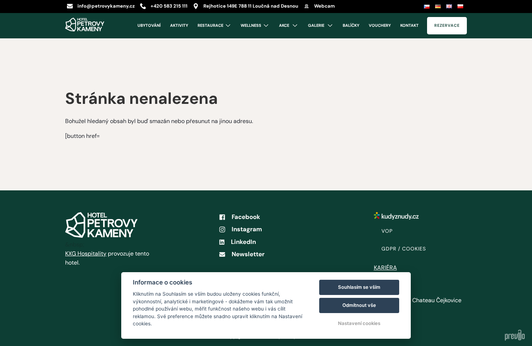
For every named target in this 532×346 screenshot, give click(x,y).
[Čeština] (427, 6)
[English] (450, 6)
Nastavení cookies (359, 323)
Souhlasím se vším (359, 287)
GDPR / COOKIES (403, 248)
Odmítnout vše (359, 305)
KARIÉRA (385, 267)
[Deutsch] (439, 6)
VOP (387, 231)
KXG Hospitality (85, 253)
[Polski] (461, 6)
